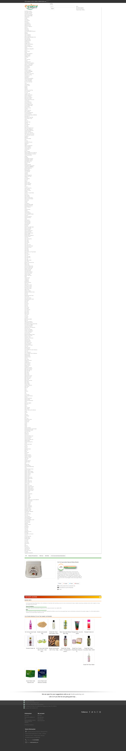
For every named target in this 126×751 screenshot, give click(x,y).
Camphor (26, 525)
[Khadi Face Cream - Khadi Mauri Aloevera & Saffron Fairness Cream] (77, 641)
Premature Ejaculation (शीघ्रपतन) (31, 114)
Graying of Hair (27, 122)
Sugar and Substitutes (29, 400)
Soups (26, 426)
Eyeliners (26, 391)
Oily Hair (26, 350)
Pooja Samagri (27, 522)
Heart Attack (27, 41)
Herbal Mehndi (27, 355)
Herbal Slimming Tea (28, 441)
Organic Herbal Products (29, 486)
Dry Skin (26, 294)
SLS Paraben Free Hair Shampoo (31, 349)
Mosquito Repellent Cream (30, 334)
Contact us (48, 0)
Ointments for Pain (28, 74)
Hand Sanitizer (27, 520)
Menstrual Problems (28, 97)
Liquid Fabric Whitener (29, 511)
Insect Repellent (28, 518)
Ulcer (26, 58)
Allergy (26, 156)
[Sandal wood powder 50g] (42, 624)
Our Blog (26, 551)
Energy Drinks (27, 537)
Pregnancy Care (28, 107)
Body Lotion (27, 313)
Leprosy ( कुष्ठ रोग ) (28, 188)
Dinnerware (27, 546)
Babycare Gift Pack (28, 380)
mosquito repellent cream (29, 519)
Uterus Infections (28, 110)
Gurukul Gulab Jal (30, 648)
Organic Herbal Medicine (29, 489)
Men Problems (27, 111)
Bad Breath (27, 224)
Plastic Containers (28, 456)
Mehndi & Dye (27, 354)
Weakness (27, 143)
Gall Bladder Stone (28, 160)
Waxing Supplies (28, 343)
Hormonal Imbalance (28, 53)
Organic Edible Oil (28, 505)
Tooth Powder (27, 277)
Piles (26, 139)
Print (60, 589)
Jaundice (26, 172)
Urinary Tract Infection (29, 132)
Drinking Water (27, 538)
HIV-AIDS (26, 57)
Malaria (26, 87)
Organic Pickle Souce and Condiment (32, 499)
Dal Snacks (27, 452)
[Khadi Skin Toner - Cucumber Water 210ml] (89, 641)
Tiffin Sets (27, 458)
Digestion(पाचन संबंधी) (28, 15)
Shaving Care (27, 339)
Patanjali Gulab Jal (88, 632)
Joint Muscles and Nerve (29, 63)
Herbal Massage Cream (29, 295)
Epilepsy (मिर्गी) (27, 234)
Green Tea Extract (28, 437)
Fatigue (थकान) (27, 55)
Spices (26, 406)
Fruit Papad (27, 415)
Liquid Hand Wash (28, 517)
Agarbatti (26, 523)
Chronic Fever (27, 85)
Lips (25, 392)
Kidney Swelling (28, 184)
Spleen (26, 144)
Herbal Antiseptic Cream (29, 299)
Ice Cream (27, 539)
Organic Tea (27, 479)
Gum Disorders (27, 223)
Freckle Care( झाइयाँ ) (28, 329)
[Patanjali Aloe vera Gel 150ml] (77, 624)
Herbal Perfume (28, 362)
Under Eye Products (28, 326)
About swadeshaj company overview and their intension (30, 721)
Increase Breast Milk (28, 105)
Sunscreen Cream (28, 288)
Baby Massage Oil (28, 369)
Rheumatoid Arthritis (28, 65)
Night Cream (27, 289)
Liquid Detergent (28, 513)
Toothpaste (27, 280)
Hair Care (26, 120)
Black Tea (26, 432)
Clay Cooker (27, 242)
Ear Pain (26, 179)
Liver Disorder (27, 171)
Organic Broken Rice (28, 478)
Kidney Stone (27, 182)
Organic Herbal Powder (29, 490)
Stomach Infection (28, 216)
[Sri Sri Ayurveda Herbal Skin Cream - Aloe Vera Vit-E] (42, 641)
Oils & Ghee (27, 483)
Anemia (26, 163)
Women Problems (28, 96)
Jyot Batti (26, 530)
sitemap (51, 4)
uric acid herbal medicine (29, 135)
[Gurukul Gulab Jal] (30, 641)
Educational (27, 543)
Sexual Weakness (28, 101)
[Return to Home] (26, 556)
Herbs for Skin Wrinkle (29, 198)
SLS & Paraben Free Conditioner (31, 353)
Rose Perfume (27, 363)
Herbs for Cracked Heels (29, 192)
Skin (25, 185)
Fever (26, 83)
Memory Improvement (29, 232)
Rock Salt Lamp (28, 550)
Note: (27, 609)
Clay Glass (27, 249)
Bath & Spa (27, 263)
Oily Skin (26, 293)
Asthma (26, 210)
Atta (25, 463)
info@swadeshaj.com (77, 694)
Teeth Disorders (28, 222)
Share (60, 583)
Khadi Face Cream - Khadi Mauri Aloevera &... (77, 650)
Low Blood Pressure (28, 142)
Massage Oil (27, 116)
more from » (70, 567)
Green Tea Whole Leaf (29, 435)
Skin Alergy (27, 199)
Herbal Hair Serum (28, 360)
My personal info (41, 720)
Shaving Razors (28, 341)
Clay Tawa (27, 240)
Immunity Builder (28, 138)
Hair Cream (27, 359)
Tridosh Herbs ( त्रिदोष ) (80, 9)
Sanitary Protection (28, 385)
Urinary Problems (28, 131)
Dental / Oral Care (28, 275)
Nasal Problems (28, 207)
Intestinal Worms (28, 217)
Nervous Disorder (28, 228)
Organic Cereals (28, 473)
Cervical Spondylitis (28, 79)
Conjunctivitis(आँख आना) (29, 130)
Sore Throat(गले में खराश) (29, 214)
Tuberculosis (27, 211)
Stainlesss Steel (28, 457)
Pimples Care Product (29, 330)
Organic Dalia (27, 498)
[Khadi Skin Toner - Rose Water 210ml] (54, 624)
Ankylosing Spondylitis (29, 78)
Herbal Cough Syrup (28, 94)
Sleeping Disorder (28, 231)
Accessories (27, 394)
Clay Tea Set (27, 254)
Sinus (26, 208)
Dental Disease (27, 221)
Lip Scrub (26, 316)
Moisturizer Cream (28, 287)
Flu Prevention (27, 91)
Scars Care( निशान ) (28, 332)
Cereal (26, 422)
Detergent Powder (28, 509)
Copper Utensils (28, 460)
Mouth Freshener (28, 282)
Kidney (26, 181)
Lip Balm (26, 317)
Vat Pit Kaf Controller (29, 14)
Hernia (26, 119)
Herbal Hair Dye (28, 356)
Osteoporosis (27, 76)
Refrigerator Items (28, 531)
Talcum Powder (27, 274)
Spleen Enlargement (28, 145)
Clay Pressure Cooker (29, 245)
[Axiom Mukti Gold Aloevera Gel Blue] (42, 673)
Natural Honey (27, 399)
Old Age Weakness (28, 168)
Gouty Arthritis (27, 67)
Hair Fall (26, 123)
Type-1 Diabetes (28, 34)
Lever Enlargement (28, 175)
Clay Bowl (26, 248)
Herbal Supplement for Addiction (31, 152)
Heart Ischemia (27, 45)
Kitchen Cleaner (28, 427)
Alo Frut (26, 535)
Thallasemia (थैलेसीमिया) (29, 166)
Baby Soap (27, 379)
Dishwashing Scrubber (29, 430)
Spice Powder (27, 407)
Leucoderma (27, 203)
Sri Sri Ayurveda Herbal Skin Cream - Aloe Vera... (42, 650)
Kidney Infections (28, 183)
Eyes (26, 388)
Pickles (26, 412)
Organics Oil (27, 484)
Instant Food (27, 420)
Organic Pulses (27, 474)
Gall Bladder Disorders (29, 158)
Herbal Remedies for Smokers (30, 153)
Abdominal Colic (28, 25)
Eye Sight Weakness (29, 129)
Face (26, 393)
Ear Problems (27, 178)
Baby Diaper (27, 382)
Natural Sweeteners (28, 398)
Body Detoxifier (27, 54)
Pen (25, 544)
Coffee (26, 443)
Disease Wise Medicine (29, 235)
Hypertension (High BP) (29, 48)
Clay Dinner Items (28, 247)
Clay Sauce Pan (28, 244)
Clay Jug (26, 258)
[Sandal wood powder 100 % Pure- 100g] (54, 641)
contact (51, 3)
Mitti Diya (26, 253)
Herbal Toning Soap (28, 268)
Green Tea (27, 434)
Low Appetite (27, 22)
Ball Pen (26, 545)
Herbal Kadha (27, 440)
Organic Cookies (28, 502)
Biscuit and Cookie (28, 444)
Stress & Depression (28, 230)
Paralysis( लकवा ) (28, 70)
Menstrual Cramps (28, 98)
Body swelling (27, 151)
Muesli (26, 424)
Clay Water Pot (27, 257)
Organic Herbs (27, 491)
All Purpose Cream (28, 286)
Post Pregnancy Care (29, 104)
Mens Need (27, 386)
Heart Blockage (27, 39)
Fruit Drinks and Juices (29, 533)
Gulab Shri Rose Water (88, 664)
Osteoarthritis (27, 66)
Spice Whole (27, 408)
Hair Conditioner (28, 352)
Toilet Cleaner (27, 516)
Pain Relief (27, 542)
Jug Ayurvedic (27, 548)
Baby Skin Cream (28, 376)
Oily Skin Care (27, 328)
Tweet (71, 583)
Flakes (26, 425)
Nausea (26, 27)
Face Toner (27, 310)
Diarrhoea (26, 21)
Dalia (26, 417)
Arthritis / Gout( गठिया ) (29, 64)
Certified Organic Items (29, 468)
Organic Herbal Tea (28, 481)
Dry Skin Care (27, 333)
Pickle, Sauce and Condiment (30, 409)
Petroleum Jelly (28, 336)
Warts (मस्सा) (27, 195)
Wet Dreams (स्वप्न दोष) (29, 117)
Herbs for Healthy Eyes (29, 127)
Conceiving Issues (28, 103)
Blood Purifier (27, 169)
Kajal (26, 389)
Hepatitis (26, 173)
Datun (26, 276)
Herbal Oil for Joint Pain (29, 73)
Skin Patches (27, 196)
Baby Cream (27, 374)
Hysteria (26, 109)
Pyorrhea (26, 225)
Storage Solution (28, 454)
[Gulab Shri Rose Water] (89, 657)
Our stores (27, 715)
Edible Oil (26, 404)
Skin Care (26, 283)
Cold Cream (27, 296)
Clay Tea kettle (27, 256)
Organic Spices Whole (29, 471)
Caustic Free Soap (28, 273)
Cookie (26, 445)
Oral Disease (27, 219)
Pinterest (77, 583)
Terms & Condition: (30, 606)
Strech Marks (27, 106)
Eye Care (26, 125)
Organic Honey (27, 496)
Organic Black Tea (28, 480)
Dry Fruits (26, 418)
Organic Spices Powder (29, 472)
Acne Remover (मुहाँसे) (29, 325)
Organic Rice (27, 476)
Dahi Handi (27, 250)
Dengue (26, 86)
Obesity (26, 32)
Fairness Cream (28, 290)
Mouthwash (27, 281)
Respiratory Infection (28, 205)
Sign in (47, 1)
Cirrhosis (26, 177)
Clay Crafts (27, 261)
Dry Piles (26, 140)
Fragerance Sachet (28, 367)
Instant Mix (27, 421)
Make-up (26, 387)
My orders (40, 715)
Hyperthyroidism (28, 61)
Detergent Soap (28, 510)
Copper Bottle (27, 461)
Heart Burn (27, 28)
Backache (26, 68)
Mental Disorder (28, 229)
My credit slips (41, 717)
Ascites (26, 150)
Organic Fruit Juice (28, 485)
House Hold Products (29, 395)
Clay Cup (26, 255)
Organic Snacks (28, 503)
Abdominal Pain (28, 24)
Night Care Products (28, 321)
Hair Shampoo (27, 348)
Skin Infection (27, 189)
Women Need (27, 384)
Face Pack (27, 303)
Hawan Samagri (28, 524)
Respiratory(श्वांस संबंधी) (29, 204)
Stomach (26, 215)
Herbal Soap (27, 264)
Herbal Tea (27, 433)
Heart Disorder (27, 38)
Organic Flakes (27, 504)
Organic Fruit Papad (28, 500)
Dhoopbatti (27, 526)
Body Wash (27, 312)
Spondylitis (27, 77)
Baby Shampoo (27, 378)
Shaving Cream (27, 340)
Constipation (27, 17)
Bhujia (26, 451)
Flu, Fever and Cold (28, 81)
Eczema (26, 194)
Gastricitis (26, 19)
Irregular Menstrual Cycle (29, 99)
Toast (26, 467)
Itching (26, 202)
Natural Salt (27, 464)
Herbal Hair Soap (28, 269)
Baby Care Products (28, 368)
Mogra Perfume (27, 365)
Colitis (26, 218)
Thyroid (26, 60)
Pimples (26, 191)
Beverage (26, 532)
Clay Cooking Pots (28, 238)
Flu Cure (26, 92)
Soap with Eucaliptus (29, 271)
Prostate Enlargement (29, 112)
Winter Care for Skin (28, 335)
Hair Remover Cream (29, 345)
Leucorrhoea (27, 100)
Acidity (26, 18)
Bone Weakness (28, 72)
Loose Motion (27, 20)
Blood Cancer (27, 51)
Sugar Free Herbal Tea (29, 439)
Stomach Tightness (28, 26)
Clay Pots (26, 237)
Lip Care (26, 315)
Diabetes (26, 33)
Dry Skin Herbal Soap (29, 267)
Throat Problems (28, 146)
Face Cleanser (27, 309)
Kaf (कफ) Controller (28, 13)
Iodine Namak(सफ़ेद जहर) (29, 466)
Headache (26, 136)
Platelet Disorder (28, 164)
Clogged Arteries (28, 40)
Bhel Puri (26, 450)
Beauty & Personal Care (29, 262)
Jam (25, 413)
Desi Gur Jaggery (28, 402)
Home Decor (27, 549)
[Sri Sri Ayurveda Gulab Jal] (30, 624)
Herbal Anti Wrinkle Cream (30, 291)
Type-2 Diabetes (28, 35)
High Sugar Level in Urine (29, 133)
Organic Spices (27, 470)
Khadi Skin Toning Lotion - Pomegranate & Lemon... (65, 650)
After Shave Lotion (28, 342)
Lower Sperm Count (28, 118)
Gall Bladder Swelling (29, 159)
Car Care (26, 515)
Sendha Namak (27, 465)
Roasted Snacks (28, 448)
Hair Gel (26, 358)
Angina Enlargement (28, 46)
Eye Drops (27, 126)
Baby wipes (27, 372)
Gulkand (26, 414)
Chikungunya (27, 84)
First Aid (26, 540)
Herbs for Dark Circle (29, 197)
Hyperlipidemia (27, 170)
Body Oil (26, 320)
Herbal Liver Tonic (28, 176)
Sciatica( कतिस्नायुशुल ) (29, 71)
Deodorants (27, 366)
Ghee (26, 405)
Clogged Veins (27, 42)
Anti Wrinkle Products (29, 322)
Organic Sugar (27, 494)
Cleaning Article (28, 507)
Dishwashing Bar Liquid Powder (31, 428)
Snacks (26, 447)
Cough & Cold (27, 93)
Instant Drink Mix (28, 536)
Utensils (26, 459)
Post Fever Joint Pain (29, 90)
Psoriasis (26, 186)
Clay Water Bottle (28, 260)
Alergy (26, 52)
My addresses (40, 718)
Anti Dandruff (27, 124)
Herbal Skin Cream (28, 284)
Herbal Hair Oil (27, 347)
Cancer (26, 50)
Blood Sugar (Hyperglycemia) (30, 37)
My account (41, 713)
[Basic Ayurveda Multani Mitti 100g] (65, 624)
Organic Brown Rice (28, 477)
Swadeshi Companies (29, 552)
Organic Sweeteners (28, 493)
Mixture (26, 453)
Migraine (26, 137)
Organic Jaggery (28, 497)
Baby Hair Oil (27, 371)
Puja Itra (26, 529)
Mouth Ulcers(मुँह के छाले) (29, 227)
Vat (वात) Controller (28, 11)
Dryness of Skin (28, 190)
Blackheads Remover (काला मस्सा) (31, 323)
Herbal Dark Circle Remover (30, 327)
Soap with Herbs (28, 270)
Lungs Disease (27, 209)
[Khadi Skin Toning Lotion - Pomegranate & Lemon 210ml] (65, 641)
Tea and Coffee (27, 431)
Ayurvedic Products (80, 7)
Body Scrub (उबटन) (28, 319)
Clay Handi (27, 241)
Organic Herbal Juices (29, 487)
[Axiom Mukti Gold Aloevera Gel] (30, 673)
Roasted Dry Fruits (28, 419)
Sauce (26, 411)
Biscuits (26, 446)
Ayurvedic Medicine (80, 8)
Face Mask (27, 308)
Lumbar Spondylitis (28, 80)
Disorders (26, 157)
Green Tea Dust (28, 438)
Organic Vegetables (28, 506)
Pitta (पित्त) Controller (28, 12)
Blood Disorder (27, 162)
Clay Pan (26, 243)
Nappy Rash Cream (28, 375)
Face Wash (27, 300)
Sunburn (26, 201)
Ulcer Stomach (27, 59)
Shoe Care (27, 512)
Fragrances (27, 361)
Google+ (65, 583)
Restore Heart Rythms (29, 44)
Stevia (26, 401)
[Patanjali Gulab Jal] (89, 624)
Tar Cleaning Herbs (28, 155)
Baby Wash (27, 381)
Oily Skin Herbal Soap (29, 266)
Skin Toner (27, 314)
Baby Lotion (27, 373)
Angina (26, 47)
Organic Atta (27, 492)
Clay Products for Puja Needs (30, 251)
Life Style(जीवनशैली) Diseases (30, 31)
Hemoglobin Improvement (29, 165)
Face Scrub (27, 307)
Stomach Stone (28, 236)
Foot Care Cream (28, 297)
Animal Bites (27, 149)
